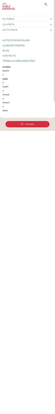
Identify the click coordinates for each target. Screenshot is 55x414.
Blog (6, 50)
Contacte (9, 56)
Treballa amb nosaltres (19, 61)
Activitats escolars (16, 40)
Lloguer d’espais (14, 45)
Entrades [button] (29, 124)
